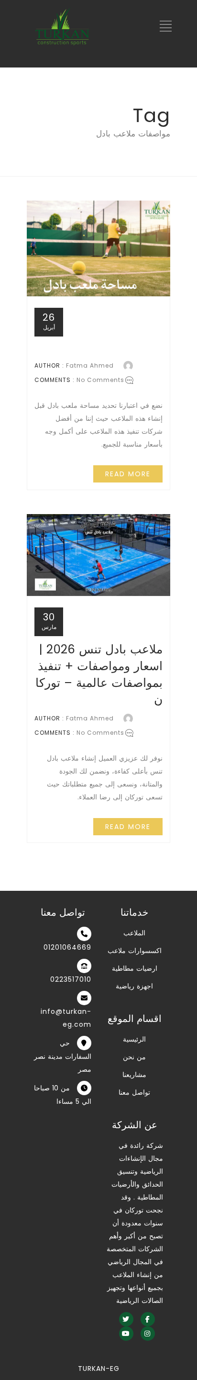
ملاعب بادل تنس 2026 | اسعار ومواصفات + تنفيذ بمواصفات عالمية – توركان (99, 674)
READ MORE (128, 474)
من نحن (134, 1057)
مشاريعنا (134, 1074)
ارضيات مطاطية (134, 968)
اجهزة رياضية (134, 986)
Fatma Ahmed (90, 365)
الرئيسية (134, 1039)
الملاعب (134, 933)
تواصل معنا (134, 1092)
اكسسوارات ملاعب (135, 950)
